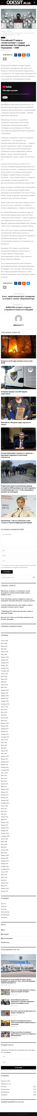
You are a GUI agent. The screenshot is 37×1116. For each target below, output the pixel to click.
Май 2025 (3, 682)
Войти (3, 930)
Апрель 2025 (4, 685)
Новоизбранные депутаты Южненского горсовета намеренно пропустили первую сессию (22, 1001)
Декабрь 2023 (5, 729)
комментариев (7, 938)
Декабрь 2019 (5, 861)
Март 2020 (4, 853)
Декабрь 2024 (5, 696)
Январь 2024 (4, 726)
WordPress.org (5, 942)
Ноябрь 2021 (4, 797)
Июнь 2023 (4, 745)
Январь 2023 (4, 759)
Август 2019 (4, 872)
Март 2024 (4, 720)
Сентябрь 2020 (5, 836)
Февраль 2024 (5, 723)
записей (4, 934)
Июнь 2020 (4, 844)
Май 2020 (3, 847)
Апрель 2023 (4, 751)
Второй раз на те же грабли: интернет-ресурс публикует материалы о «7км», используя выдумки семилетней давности (18, 981)
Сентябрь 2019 (5, 869)
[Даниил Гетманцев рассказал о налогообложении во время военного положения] (5, 1023)
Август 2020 (4, 839)
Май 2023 (3, 748)
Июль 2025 (4, 676)
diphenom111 (18, 325)
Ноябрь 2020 (4, 830)
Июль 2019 (4, 874)
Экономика (4, 917)
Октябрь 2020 (5, 833)
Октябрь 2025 (5, 668)
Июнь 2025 (4, 679)
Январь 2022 (4, 792)
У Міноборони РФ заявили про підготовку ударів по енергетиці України (17, 612)
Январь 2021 (4, 825)
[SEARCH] (34, 577)
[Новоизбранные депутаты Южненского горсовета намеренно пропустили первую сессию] (5, 1002)
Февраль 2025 (5, 690)
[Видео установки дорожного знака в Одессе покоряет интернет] (5, 992)
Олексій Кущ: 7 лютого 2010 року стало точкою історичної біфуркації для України (16, 522)
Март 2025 (4, 687)
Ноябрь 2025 (4, 665)
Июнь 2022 (4, 778)
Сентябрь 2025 (5, 671)
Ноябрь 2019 (4, 863)
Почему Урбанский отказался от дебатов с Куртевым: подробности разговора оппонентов (17, 455)
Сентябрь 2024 (5, 704)
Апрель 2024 (4, 718)
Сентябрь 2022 (5, 770)
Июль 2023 (4, 742)
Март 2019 (4, 886)
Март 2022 (4, 786)
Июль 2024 (4, 709)
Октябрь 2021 (5, 800)
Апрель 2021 (4, 817)
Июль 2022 (4, 775)
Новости (3, 37)
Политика (4, 909)
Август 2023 (4, 740)
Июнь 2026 (4, 646)
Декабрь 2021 (5, 795)
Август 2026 (4, 640)
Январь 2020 (4, 858)
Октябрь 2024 (5, 701)
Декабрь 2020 (5, 828)
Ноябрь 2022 (4, 764)
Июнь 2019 (4, 877)
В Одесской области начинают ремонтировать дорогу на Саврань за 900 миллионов (23, 1033)
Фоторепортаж (5, 915)
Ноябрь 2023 (4, 731)
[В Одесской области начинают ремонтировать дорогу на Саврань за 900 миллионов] (5, 1034)
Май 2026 (3, 649)
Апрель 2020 (4, 850)
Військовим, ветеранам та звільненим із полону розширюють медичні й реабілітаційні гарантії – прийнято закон (16, 593)
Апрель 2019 (4, 883)
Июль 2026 (4, 643)
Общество (4, 906)
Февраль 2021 (5, 822)
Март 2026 (4, 654)
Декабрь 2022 (5, 762)
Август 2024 (4, 707)
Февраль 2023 (5, 756)
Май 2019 (3, 880)
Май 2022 (3, 781)
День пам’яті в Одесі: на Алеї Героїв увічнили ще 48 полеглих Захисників (17, 618)
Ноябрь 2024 (4, 698)
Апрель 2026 (4, 652)
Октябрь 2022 (5, 767)
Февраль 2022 (5, 789)
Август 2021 (4, 806)
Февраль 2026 (5, 657)
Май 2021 (3, 814)
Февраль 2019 (5, 888)
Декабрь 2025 (5, 663)
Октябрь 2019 (5, 866)
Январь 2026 (4, 660)
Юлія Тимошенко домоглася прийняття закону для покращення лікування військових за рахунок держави (18, 600)
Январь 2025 (4, 693)
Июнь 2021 (4, 811)
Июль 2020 (4, 841)
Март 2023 (4, 753)
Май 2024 (3, 715)
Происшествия (5, 912)
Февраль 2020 (5, 855)
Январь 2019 (4, 891)
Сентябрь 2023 (5, 737)
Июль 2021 (4, 808)
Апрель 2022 (4, 784)
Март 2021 (4, 819)
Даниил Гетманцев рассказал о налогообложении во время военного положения (23, 1022)
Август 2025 (4, 674)
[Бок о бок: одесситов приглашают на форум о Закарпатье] (5, 1013)
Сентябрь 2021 (5, 803)
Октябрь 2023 (5, 734)
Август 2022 (4, 773)
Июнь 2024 (4, 712)
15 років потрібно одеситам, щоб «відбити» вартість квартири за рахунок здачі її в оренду (17, 606)
